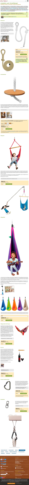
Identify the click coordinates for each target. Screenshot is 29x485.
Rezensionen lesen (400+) (20, 471)
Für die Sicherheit (21, 451)
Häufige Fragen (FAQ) (18, 478)
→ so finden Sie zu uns (18, 463)
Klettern (2, 451)
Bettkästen (3, 453)
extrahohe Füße (20, 56)
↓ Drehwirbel (17, 61)
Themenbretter (11, 450)
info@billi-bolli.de (18, 467)
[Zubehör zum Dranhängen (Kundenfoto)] (10, 289)
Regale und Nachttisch (13, 451)
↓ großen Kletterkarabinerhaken (11, 131)
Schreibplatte (14, 453)
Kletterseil (7, 121)
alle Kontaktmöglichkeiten (19, 468)
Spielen (16, 450)
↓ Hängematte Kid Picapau (22, 8)
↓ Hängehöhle (15, 8)
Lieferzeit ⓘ (7, 127)
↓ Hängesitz (11, 8)
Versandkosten (4, 127)
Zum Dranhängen (22, 450)
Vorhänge (7, 16)
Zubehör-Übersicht (4, 450)
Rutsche (7, 451)
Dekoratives (14, 16)
